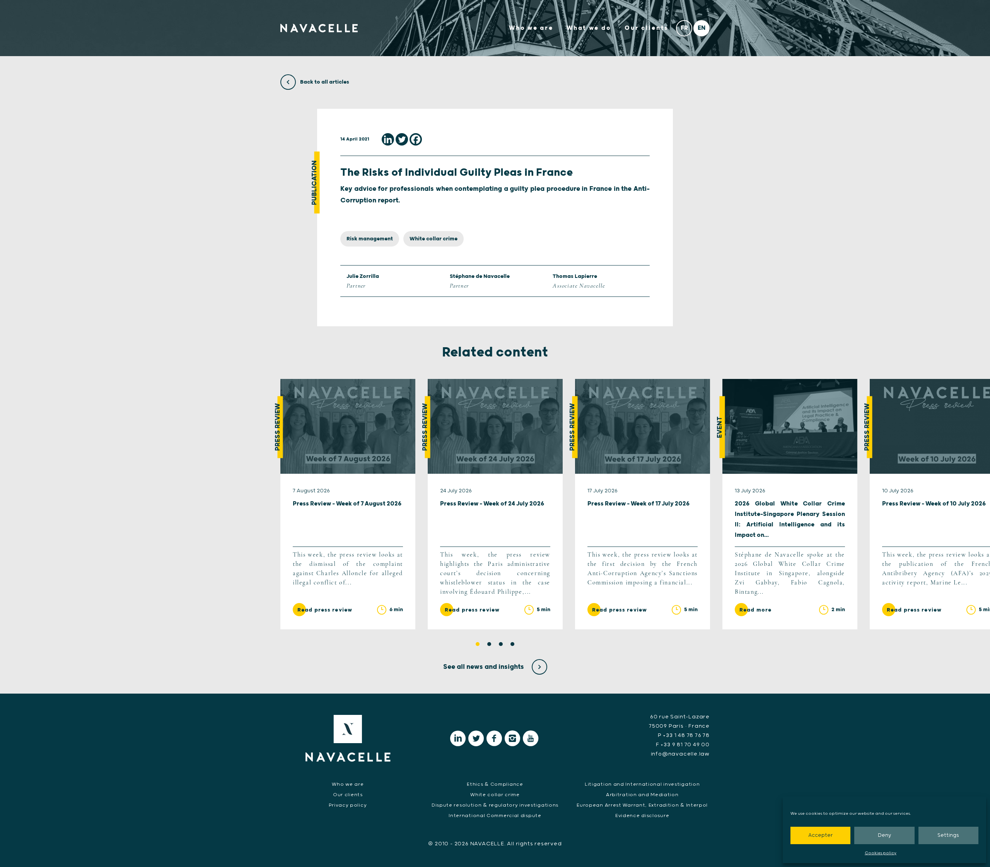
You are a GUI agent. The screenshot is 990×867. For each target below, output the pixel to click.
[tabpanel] (347, 504)
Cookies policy (880, 853)
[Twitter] (402, 139)
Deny (884, 835)
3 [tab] (501, 644)
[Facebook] (416, 139)
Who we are (531, 28)
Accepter (820, 835)
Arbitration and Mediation (642, 795)
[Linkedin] (388, 139)
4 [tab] (512, 644)
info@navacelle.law (680, 754)
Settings (948, 835)
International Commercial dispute (495, 816)
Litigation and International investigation (642, 784)
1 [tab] (477, 644)
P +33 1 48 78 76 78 (684, 735)
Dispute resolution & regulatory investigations (495, 805)
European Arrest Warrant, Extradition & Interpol (642, 805)
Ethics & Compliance (495, 784)
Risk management (369, 239)
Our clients (647, 28)
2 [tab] (489, 644)
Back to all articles (324, 82)
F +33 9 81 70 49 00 (683, 745)
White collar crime (433, 239)
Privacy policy (348, 805)
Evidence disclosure (642, 816)
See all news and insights (484, 667)
